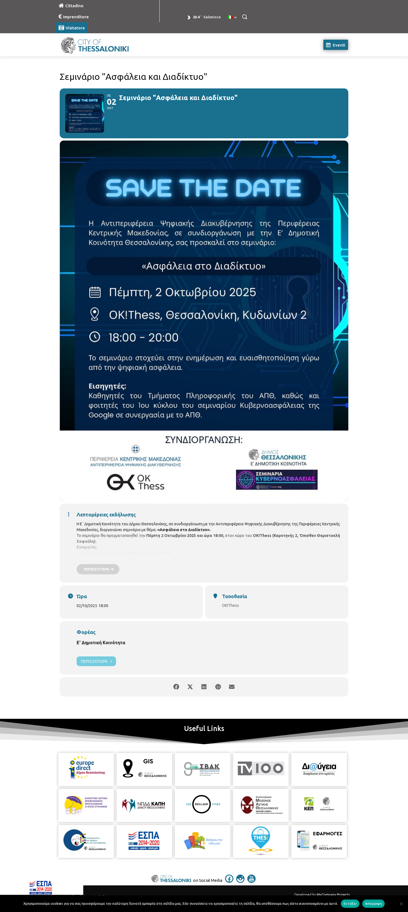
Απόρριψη (373, 903)
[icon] (229, 881)
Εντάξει (350, 903)
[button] (244, 17)
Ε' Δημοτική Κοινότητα (101, 642)
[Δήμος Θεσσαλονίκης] (100, 44)
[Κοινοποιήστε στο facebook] (176, 687)
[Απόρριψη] (401, 903)
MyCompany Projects (333, 894)
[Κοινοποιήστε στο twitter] (190, 687)
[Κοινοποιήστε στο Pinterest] (218, 687)
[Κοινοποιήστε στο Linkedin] (204, 687)
